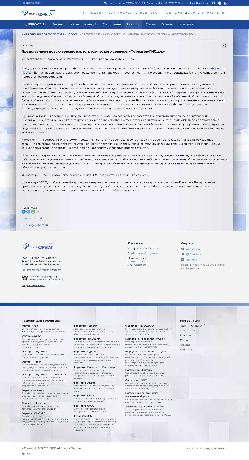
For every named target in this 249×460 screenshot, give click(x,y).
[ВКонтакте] (24, 212)
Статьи (184, 340)
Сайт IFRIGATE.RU (191, 325)
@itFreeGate (193, 254)
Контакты (186, 349)
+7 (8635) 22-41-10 (134, 3)
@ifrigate (191, 259)
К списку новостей (35, 225)
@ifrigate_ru (193, 248)
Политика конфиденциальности (207, 448)
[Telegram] (28, 212)
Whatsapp (139, 264)
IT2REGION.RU (34, 3)
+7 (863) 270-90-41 (174, 3)
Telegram (135, 261)
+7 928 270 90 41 (149, 248)
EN (23, 454)
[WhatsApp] (33, 212)
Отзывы (185, 344)
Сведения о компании (33, 285)
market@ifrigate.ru (147, 253)
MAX (145, 261)
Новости (185, 335)
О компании (187, 330)
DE (28, 454)
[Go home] (38, 246)
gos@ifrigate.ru (200, 3)
